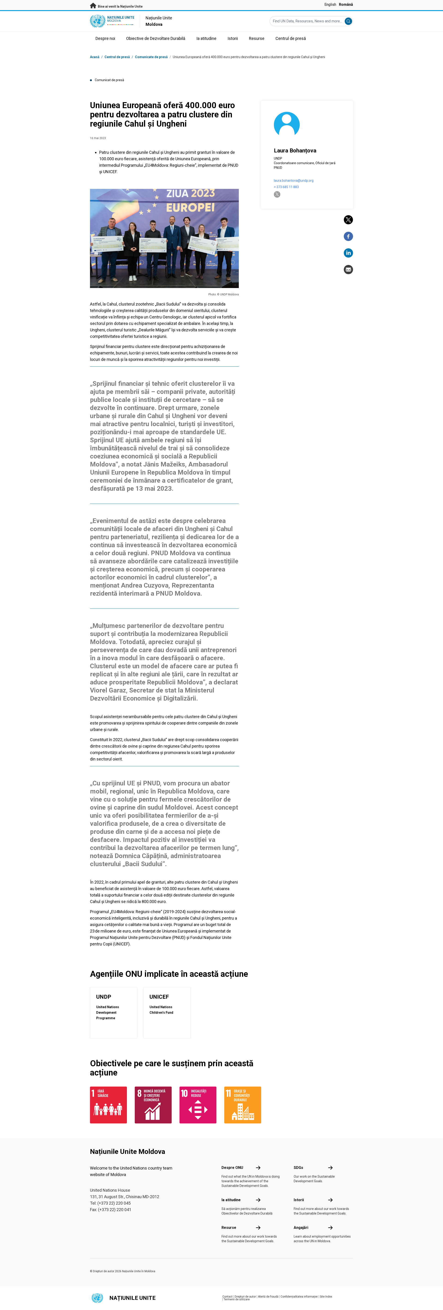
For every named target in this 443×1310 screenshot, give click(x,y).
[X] (348, 219)
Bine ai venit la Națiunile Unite (120, 6)
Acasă (94, 57)
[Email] (348, 269)
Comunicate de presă (151, 57)
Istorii (299, 1200)
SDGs (298, 1167)
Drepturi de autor (245, 1296)
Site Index (326, 1296)
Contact (227, 1296)
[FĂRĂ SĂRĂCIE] (109, 1105)
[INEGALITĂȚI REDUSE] (199, 1105)
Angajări (301, 1227)
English (330, 4)
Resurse (229, 1227)
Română (346, 4)
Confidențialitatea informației (299, 1296)
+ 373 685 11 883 (286, 187)
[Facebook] (348, 236)
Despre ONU (232, 1167)
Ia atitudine (231, 1200)
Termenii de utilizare (237, 1299)
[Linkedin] (348, 253)
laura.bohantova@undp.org (294, 180)
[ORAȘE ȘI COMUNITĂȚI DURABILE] (243, 1105)
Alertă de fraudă (268, 1296)
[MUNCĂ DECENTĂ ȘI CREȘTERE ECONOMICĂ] (154, 1105)
